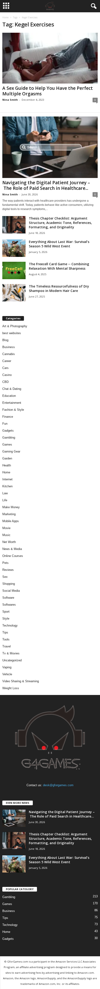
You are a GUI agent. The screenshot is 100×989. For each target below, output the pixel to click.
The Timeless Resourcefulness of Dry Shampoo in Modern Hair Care (59, 288)
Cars (5, 368)
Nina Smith (10, 99)
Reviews (8, 570)
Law (5, 493)
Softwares (9, 604)
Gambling (8, 437)
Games (7, 444)
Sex (5, 577)
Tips (5, 632)
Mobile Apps (10, 521)
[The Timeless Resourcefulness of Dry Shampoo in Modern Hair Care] (14, 292)
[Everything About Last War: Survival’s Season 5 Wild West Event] (14, 248)
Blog (5, 340)
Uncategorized (12, 660)
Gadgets (8, 430)
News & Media (12, 549)
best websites (11, 333)
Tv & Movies (11, 653)
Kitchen (7, 486)
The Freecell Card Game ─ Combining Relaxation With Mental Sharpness (59, 266)
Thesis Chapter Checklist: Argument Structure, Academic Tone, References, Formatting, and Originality (60, 222)
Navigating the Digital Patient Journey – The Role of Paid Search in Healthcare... (46, 185)
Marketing (9, 514)
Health (6, 465)
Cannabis (8, 354)
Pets (5, 563)
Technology (10, 625)
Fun (4, 423)
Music (6, 535)
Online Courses (12, 556)
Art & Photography (14, 326)
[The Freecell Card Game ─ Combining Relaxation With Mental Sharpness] (14, 270)
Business (8, 347)
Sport (6, 611)
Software (8, 597)
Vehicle (7, 674)
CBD (5, 382)
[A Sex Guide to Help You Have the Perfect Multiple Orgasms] (50, 58)
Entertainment (11, 402)
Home (5, 17)
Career (6, 361)
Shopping (8, 583)
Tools (6, 639)
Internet (7, 479)
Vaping (6, 667)
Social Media (11, 590)
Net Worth (9, 542)
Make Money (11, 507)
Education (9, 396)
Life (4, 500)
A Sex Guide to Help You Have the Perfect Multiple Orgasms (47, 91)
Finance (7, 416)
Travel (6, 646)
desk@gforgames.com (58, 785)
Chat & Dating (11, 389)
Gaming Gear (11, 451)
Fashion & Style (13, 409)
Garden (7, 458)
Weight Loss (10, 688)
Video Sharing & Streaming (20, 681)
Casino (7, 375)
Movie (6, 528)
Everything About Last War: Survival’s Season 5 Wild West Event (59, 243)
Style (5, 618)
